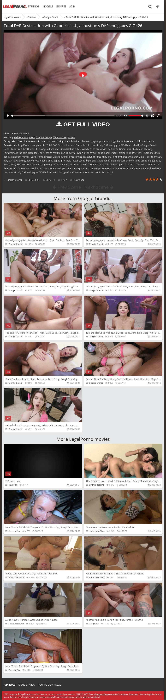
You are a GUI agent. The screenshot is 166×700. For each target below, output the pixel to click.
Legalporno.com (15, 6)
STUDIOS (33, 6)
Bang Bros (94, 623)
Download (78, 179)
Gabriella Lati (21, 137)
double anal (84, 141)
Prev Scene (68, 187)
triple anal (129, 141)
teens (120, 141)
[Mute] (125, 115)
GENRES (61, 6)
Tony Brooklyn (44, 137)
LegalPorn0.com (27, 694)
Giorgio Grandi (14, 179)
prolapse (103, 141)
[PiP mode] (152, 115)
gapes (95, 141)
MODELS (47, 6)
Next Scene (97, 187)
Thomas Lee (59, 137)
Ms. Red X (13, 484)
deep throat (71, 141)
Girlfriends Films (96, 484)
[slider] (62, 115)
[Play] (7, 115)
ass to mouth (33, 141)
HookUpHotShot (96, 531)
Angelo (71, 137)
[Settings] (147, 115)
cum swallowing (55, 141)
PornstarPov (14, 531)
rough (113, 141)
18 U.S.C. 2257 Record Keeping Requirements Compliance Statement (107, 694)
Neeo (32, 137)
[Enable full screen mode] (158, 115)
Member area (26, 684)
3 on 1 (21, 141)
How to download (50, 684)
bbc (43, 141)
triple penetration (145, 141)
